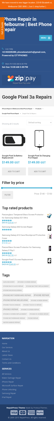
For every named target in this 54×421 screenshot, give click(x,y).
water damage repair (11, 322)
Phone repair (33, 318)
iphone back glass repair (13, 286)
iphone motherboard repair (17, 295)
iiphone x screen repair (27, 282)
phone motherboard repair (14, 318)
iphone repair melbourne (15, 300)
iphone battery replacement (37, 286)
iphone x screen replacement (15, 314)
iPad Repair (7, 397)
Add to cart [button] (14, 171)
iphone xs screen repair (39, 314)
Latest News (7, 355)
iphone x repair (10, 309)
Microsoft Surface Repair (12, 385)
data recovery (9, 282)
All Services (6, 374)
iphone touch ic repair (32, 305)
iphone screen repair (39, 300)
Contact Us (6, 359)
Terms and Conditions (11, 363)
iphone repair (41, 295)
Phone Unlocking (9, 389)
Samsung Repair (9, 393)
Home (4, 343)
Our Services (7, 347)
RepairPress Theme (16, 408)
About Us (6, 351)
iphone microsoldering (12, 290)
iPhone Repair (8, 382)
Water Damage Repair (11, 378)
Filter (7, 195)
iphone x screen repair (30, 309)
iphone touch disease (11, 305)
